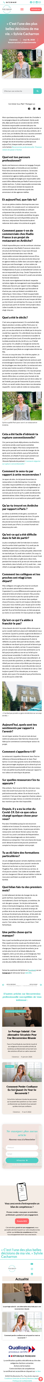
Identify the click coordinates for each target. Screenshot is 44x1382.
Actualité (22, 1279)
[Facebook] (31, 2)
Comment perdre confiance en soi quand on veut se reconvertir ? (22, 1090)
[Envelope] (39, 2)
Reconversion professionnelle (22, 42)
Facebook (32, 970)
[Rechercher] (37, 91)
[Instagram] (34, 2)
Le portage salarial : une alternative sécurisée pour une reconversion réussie (22, 1035)
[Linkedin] (37, 2)
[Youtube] (32, 1264)
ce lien (38, 1371)
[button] (21, 9)
